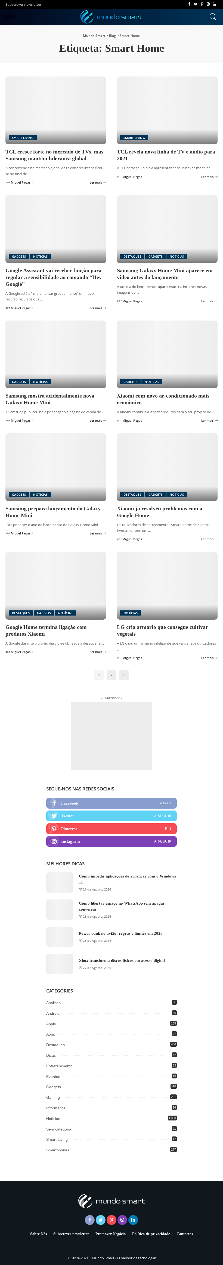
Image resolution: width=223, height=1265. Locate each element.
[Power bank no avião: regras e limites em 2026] (59, 937)
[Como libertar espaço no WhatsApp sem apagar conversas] (59, 909)
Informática (56, 1108)
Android (53, 1013)
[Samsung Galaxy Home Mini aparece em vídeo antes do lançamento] (167, 229)
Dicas (51, 1055)
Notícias (40, 256)
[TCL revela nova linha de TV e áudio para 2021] (167, 110)
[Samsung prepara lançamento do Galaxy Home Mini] (55, 467)
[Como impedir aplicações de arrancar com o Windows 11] (59, 882)
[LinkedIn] (214, 4)
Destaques (132, 256)
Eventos (53, 1076)
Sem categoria (58, 1129)
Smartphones (57, 1150)
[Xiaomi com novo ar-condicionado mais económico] (167, 354)
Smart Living (22, 138)
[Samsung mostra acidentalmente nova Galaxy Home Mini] (55, 354)
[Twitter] (196, 4)
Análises (53, 1003)
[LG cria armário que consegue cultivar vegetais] (167, 586)
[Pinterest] (202, 4)
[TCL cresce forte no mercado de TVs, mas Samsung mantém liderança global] (55, 110)
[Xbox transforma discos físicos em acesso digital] (59, 964)
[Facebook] (189, 4)
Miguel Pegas (20, 182)
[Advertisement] (111, 736)
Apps (50, 1034)
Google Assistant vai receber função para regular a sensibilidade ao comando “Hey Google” (53, 277)
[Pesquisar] (212, 17)
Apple (51, 1024)
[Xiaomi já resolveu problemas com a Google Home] (167, 467)
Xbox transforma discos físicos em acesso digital (122, 960)
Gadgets (19, 256)
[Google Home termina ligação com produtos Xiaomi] (55, 586)
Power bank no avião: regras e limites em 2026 (121, 933)
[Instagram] (208, 4)
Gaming (53, 1097)
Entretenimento (59, 1066)
